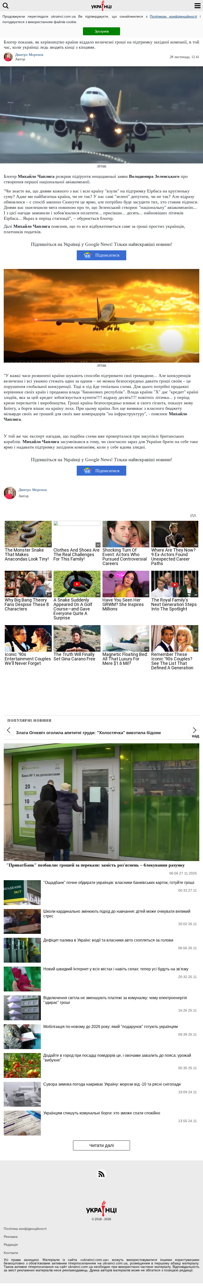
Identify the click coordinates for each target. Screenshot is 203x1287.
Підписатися (107, 255)
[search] (5, 5)
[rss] (101, 1174)
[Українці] (101, 5)
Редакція (11, 1245)
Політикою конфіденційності (173, 16)
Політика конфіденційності (25, 1229)
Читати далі (101, 1145)
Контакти (11, 1253)
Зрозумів (102, 31)
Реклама (11, 1237)
